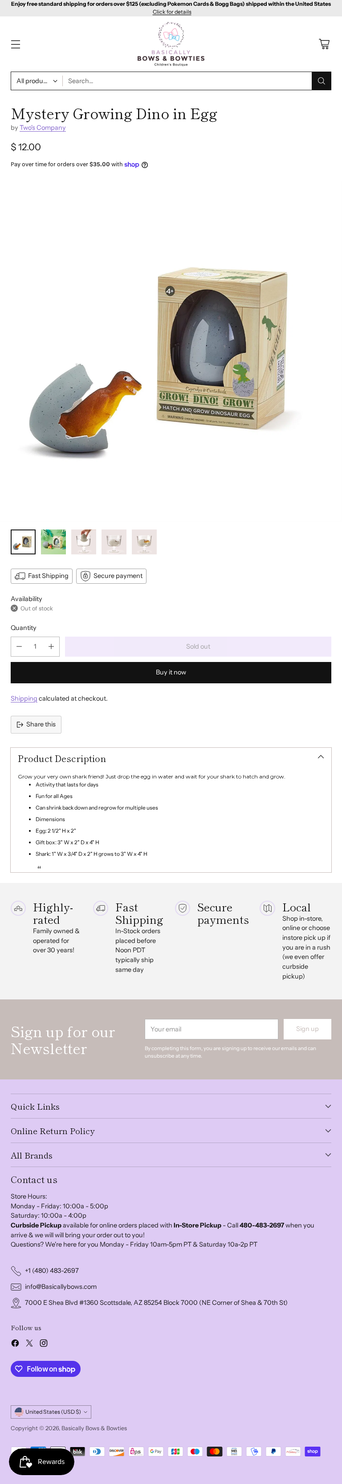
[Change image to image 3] (83, 541)
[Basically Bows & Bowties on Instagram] (43, 1345)
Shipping (24, 698)
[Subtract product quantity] (19, 646)
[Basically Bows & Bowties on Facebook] (15, 1345)
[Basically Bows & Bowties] (171, 44)
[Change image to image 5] (144, 541)
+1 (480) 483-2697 (52, 1271)
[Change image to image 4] (114, 541)
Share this (41, 724)
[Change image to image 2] (53, 541)
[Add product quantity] (51, 646)
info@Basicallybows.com (61, 1287)
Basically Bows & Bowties (94, 1428)
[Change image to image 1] (23, 541)
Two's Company (43, 128)
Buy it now (171, 672)
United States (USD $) (53, 1411)
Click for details (172, 12)
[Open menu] (15, 44)
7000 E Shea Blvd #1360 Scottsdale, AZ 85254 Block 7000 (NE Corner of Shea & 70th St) (156, 1303)
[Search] (321, 81)
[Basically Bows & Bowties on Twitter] (29, 1345)
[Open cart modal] (324, 44)
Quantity (24, 628)
